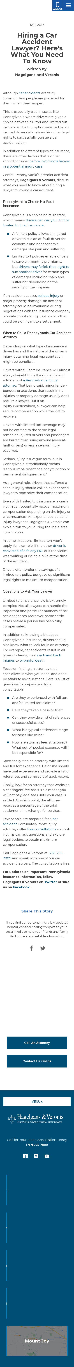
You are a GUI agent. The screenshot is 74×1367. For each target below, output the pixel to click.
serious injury (48, 296)
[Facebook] (31, 948)
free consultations (41, 829)
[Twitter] (42, 948)
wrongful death (32, 660)
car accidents (29, 93)
